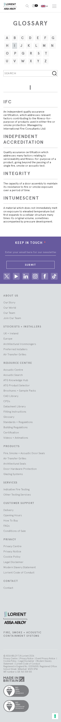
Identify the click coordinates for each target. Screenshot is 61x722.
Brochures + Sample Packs (19, 390)
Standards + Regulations (18, 422)
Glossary (8, 416)
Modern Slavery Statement (19, 567)
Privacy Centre (12, 546)
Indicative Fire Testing (16, 489)
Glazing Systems (13, 474)
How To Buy (10, 520)
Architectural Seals (14, 463)
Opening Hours (12, 515)
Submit (30, 264)
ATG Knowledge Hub (15, 380)
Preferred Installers (15, 349)
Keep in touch (30, 243)
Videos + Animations (15, 437)
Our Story (9, 302)
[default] (44, 6)
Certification (11, 432)
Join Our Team (12, 318)
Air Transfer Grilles (14, 354)
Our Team (9, 312)
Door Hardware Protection (20, 468)
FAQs (6, 525)
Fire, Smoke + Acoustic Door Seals (24, 453)
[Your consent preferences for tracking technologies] (55, 716)
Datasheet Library (14, 406)
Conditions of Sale (14, 530)
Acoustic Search (13, 374)
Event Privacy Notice (46, 658)
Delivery (8, 510)
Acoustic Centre (13, 369)
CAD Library (10, 395)
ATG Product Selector (16, 385)
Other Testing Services (17, 494)
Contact (8, 587)
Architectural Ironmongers (19, 343)
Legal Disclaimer (13, 561)
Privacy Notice (12, 551)
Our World (9, 307)
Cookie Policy (11, 556)
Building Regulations (15, 427)
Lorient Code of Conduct (18, 572)
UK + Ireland (10, 333)
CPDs (6, 401)
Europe (7, 338)
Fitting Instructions (14, 411)
